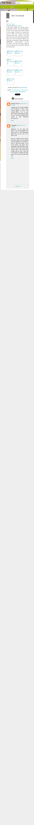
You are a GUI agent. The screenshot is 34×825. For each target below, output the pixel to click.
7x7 (12, 90)
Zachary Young (15, 103)
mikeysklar (19, 25)
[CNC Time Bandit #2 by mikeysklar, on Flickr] (10, 53)
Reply (12, 120)
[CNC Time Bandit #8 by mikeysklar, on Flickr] (10, 81)
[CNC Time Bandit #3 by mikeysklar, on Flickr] (19, 53)
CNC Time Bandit (17, 15)
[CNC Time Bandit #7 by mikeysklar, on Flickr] (19, 72)
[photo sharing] (7, 22)
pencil (16, 91)
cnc (20, 90)
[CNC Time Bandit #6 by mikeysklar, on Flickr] (10, 72)
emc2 (23, 90)
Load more (17, 186)
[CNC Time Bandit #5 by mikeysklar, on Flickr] (18, 63)
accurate (16, 90)
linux (26, 90)
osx (13, 91)
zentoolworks (22, 91)
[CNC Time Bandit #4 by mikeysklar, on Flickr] (10, 63)
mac (11, 91)
